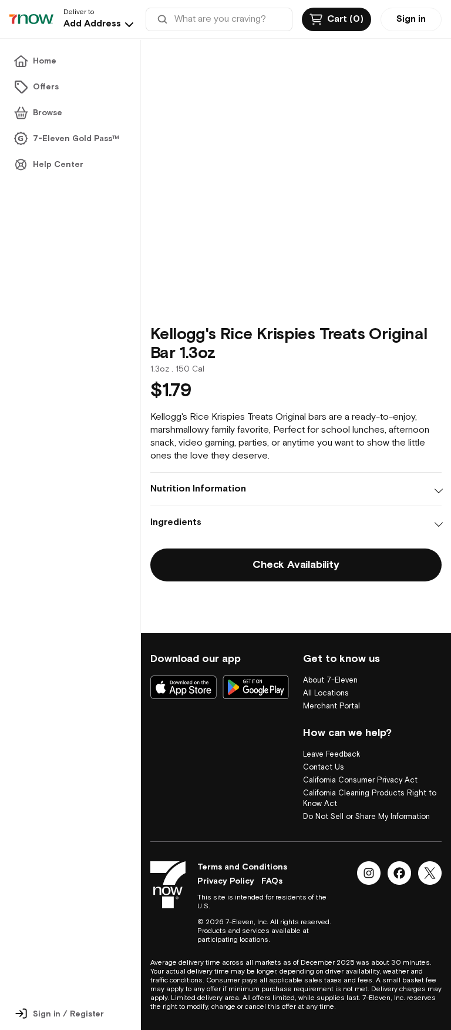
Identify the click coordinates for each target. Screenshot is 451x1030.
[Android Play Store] (256, 687)
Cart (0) (345, 19)
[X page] (430, 873)
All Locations (326, 693)
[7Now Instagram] (369, 873)
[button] (99, 24)
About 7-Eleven (330, 680)
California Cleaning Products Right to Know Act (369, 798)
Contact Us (323, 767)
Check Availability (296, 564)
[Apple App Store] (183, 687)
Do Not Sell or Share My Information (366, 817)
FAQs (271, 881)
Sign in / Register (68, 1014)
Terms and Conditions (242, 867)
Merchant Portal (331, 706)
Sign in (411, 19)
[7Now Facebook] (399, 873)
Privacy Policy (225, 881)
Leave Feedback (331, 755)
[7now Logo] (168, 884)
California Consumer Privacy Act (360, 780)
